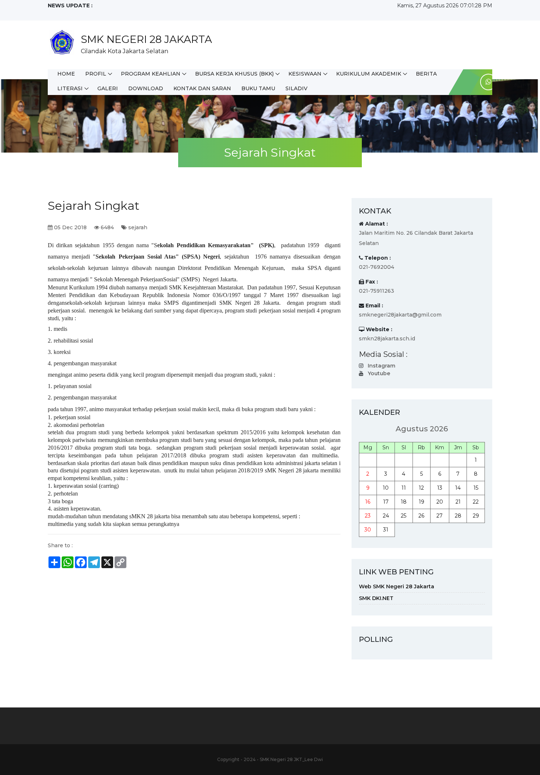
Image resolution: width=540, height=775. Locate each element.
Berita (426, 73)
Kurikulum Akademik (368, 73)
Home (66, 73)
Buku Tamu (258, 88)
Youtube (379, 373)
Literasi (70, 88)
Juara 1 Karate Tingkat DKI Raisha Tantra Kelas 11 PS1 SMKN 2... (128, 13)
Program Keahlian (150, 73)
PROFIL (95, 73)
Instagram (381, 365)
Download (145, 88)
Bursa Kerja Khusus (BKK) (234, 73)
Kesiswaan (304, 73)
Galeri (107, 88)
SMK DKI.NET (376, 598)
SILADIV (296, 88)
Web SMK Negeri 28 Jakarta (396, 586)
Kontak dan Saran (202, 88)
